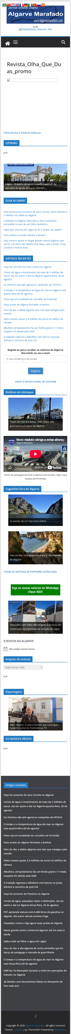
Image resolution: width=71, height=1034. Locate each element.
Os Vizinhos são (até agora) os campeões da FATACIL (33, 284)
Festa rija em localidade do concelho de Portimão (30, 299)
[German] (26, 5)
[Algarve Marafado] (8, 43)
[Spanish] (43, 5)
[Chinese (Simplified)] (9, 5)
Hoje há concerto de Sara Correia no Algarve (28, 266)
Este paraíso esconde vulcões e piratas (24, 235)
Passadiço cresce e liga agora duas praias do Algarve (33, 923)
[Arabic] (4, 5)
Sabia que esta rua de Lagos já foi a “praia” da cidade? (33, 229)
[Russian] (39, 5)
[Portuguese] (35, 5)
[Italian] (30, 5)
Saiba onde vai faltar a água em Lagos (25, 941)
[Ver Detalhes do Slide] (35, 177)
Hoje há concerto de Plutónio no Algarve (27, 893)
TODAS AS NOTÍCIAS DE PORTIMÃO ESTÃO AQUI (30, 571)
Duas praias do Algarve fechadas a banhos (26, 304)
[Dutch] (13, 5)
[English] (17, 5)
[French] (22, 5)
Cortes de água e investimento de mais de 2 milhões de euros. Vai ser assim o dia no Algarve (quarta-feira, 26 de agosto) (34, 276)
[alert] (35, 649)
